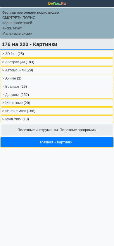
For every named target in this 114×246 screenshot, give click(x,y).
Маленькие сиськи (17, 33)
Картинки (64, 142)
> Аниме (9, 78)
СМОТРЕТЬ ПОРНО (18, 18)
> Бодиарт (11, 87)
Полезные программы (78, 130)
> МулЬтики (12, 119)
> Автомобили (14, 70)
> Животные (13, 103)
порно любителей (17, 23)
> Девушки (11, 95)
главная (46, 142)
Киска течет (12, 28)
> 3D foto (10, 54)
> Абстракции (14, 62)
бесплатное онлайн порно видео (30, 12)
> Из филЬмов (14, 111)
